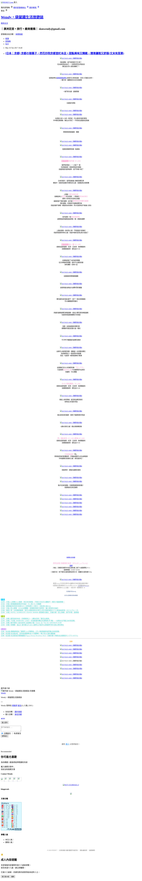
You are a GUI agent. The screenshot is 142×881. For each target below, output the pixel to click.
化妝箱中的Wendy (71, 591)
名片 (7, 44)
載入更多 (5, 722)
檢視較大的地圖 (71, 557)
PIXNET (54, 850)
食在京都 (18, 714)
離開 (12, 876)
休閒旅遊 (19, 34)
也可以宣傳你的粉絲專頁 (71, 595)
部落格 (8, 41)
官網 (71, 565)
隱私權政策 (83, 850)
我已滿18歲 (5, 876)
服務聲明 (92, 850)
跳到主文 (4, 23)
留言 (19, 705)
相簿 (7, 39)
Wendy (3, 693)
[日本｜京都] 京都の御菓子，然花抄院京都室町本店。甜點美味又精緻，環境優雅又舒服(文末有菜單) (64, 53)
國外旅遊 (18, 712)
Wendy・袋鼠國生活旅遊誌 (22, 17)
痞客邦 (14, 705)
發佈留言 (5, 736)
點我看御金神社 (62, 78)
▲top (3, 718)
